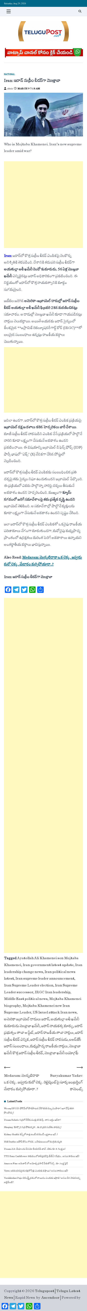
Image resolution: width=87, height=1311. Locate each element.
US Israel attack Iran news (55, 1012)
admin (10, 88)
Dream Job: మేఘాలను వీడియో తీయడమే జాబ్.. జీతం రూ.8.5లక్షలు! (34, 1149)
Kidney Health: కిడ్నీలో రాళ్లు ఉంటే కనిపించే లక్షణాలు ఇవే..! (31, 1134)
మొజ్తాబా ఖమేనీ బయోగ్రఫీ (62, 1053)
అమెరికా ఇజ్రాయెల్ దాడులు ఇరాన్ (26, 1019)
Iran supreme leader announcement (44, 978)
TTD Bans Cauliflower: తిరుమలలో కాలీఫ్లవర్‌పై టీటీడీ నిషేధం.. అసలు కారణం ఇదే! (41, 1156)
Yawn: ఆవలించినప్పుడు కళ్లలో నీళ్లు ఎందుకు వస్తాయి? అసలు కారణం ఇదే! (36, 1170)
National (9, 74)
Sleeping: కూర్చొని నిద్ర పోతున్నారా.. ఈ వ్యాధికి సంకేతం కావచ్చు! (32, 1127)
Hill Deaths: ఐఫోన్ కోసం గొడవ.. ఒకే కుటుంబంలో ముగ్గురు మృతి (33, 1141)
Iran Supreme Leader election (28, 985)
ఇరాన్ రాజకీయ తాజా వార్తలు (54, 1032)
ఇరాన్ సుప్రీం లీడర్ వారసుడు (49, 1039)
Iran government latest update (48, 965)
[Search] (80, 11)
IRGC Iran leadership (52, 992)
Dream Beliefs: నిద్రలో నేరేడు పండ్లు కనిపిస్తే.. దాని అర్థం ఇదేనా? (32, 1119)
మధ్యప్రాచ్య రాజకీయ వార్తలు (49, 1046)
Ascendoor (50, 1297)
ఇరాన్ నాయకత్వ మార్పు (57, 1026)
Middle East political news (26, 999)
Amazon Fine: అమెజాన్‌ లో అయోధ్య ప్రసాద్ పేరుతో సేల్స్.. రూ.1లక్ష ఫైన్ (36, 1163)
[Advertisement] (43, 204)
